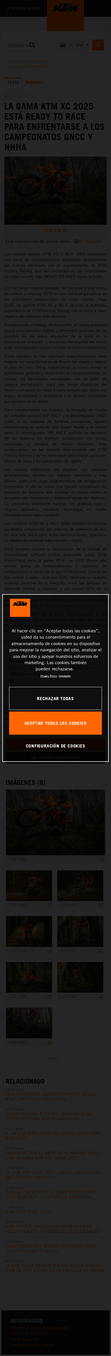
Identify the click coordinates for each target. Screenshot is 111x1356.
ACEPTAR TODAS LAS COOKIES (55, 723)
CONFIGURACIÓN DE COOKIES (55, 745)
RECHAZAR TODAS (55, 698)
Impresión (65, 675)
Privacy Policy (48, 675)
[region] (55, 678)
